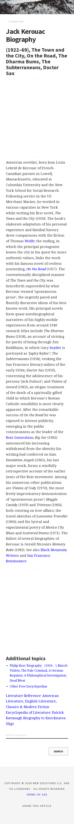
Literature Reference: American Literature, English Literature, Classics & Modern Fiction (32, 701)
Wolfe (29, 241)
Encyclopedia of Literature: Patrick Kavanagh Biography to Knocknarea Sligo (36, 718)
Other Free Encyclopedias (28, 686)
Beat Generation (19, 438)
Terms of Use (37, 794)
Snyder (55, 348)
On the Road (36, 269)
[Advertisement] (37, 118)
